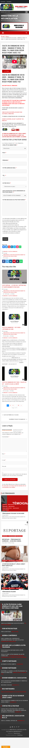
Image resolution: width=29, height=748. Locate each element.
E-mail (4, 460)
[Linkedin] (10, 261)
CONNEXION (20, 664)
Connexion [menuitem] (3, 1)
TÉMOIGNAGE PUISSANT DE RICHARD (13, 513)
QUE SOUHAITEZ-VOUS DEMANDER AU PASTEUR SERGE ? (13, 191)
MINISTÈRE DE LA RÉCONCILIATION (18, 729)
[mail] (14, 247)
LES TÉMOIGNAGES (8, 493)
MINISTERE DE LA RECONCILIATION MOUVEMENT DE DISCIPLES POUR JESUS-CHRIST (14, 255)
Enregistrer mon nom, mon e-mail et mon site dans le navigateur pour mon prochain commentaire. (14, 474)
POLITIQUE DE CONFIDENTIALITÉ (13, 731)
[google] (9, 247)
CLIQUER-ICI (18, 712)
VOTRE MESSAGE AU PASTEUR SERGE (14, 199)
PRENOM (5, 160)
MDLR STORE (15, 631)
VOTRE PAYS (6, 183)
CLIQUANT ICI (15, 685)
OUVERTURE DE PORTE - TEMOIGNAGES (11, 508)
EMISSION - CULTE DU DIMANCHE (10, 251)
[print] (17, 247)
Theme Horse (17, 733)
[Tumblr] (17, 261)
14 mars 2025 (5, 567)
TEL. (4, 175)
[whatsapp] (20, 247)
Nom (4, 152)
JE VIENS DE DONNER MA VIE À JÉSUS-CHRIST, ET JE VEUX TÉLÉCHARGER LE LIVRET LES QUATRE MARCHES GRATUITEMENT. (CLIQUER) (14, 135)
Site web (4, 466)
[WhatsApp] (21, 261)
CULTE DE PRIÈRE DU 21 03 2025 (11, 415)
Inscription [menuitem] (9, 1)
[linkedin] (12, 247)
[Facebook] (3, 261)
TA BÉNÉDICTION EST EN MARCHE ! (17, 419)
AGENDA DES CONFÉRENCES (8, 641)
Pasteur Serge (11, 542)
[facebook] (3, 247)
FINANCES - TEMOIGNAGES (8, 504)
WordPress (20, 735)
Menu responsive (26, 12)
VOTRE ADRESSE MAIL (9, 168)
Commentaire (5, 436)
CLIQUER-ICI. (13, 702)
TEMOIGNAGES (6, 510)
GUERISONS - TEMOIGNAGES (9, 506)
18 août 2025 (5, 515)
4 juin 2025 (4, 542)
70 (18, 405)
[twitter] (6, 247)
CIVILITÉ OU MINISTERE (9, 145)
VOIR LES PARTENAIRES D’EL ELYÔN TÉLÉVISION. (13, 692)
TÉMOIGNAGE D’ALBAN (9, 591)
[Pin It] (14, 261)
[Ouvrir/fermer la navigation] (3, 33)
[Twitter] (7, 261)
